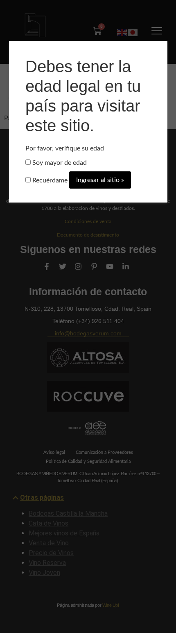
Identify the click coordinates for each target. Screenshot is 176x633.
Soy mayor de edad (59, 162)
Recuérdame (49, 180)
